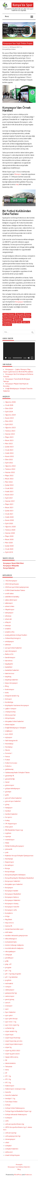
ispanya (8, 836)
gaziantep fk (9, 776)
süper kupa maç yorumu (13, 1041)
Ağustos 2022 (10, 466)
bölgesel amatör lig (12, 696)
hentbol (8, 811)
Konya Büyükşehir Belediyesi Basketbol (19, 878)
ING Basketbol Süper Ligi (14, 830)
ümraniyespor (10, 1139)
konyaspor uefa (11, 910)
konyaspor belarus (12, 897)
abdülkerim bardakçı (12, 597)
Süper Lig (26, 322)
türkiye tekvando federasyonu (16, 1114)
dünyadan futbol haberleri (14, 721)
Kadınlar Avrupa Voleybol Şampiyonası (19, 856)
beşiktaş (8, 677)
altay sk (8, 622)
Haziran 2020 (10, 533)
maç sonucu (9, 923)
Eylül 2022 (9, 463)
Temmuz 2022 (10, 469)
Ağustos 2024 (10, 415)
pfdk (6, 961)
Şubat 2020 (9, 546)
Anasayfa (19, 1164)
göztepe (8, 792)
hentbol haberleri (11, 814)
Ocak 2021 (9, 514)
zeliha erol (9, 1152)
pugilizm (8, 980)
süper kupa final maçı (12, 1038)
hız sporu (8, 817)
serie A (7, 1003)
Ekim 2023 (9, 421)
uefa (6, 1121)
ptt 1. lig (8, 971)
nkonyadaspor (10, 951)
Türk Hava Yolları (11, 1102)
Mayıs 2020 (9, 536)
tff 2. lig (8, 1079)
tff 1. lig (8, 1076)
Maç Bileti (8, 920)
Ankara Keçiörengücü (13, 638)
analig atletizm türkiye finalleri (16, 635)
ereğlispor (9, 731)
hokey (7, 820)
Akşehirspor (9, 609)
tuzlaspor (8, 1118)
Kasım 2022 (9, 456)
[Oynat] (6, 358)
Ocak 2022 (9, 488)
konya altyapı (10, 872)
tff (6, 1073)
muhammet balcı (11, 942)
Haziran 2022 (10, 472)
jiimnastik (8, 849)
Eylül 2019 (9, 552)
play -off (8, 964)
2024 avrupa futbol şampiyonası (17, 587)
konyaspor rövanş (11, 904)
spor (7, 1009)
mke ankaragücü (11, 939)
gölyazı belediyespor (12, 788)
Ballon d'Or (9, 654)
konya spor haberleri (12, 881)
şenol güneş (9, 999)
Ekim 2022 (9, 460)
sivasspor (8, 1006)
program (8, 967)
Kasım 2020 (9, 520)
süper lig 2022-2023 (12, 1051)
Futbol (5, 29)
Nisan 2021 (9, 507)
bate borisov (9, 673)
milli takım (8, 932)
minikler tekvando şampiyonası (16, 935)
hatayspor (9, 808)
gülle (7, 795)
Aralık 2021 (9, 491)
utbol (7, 1142)
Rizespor (18, 174)
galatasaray (9, 769)
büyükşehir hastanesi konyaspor (17, 705)
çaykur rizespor (10, 709)
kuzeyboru (9, 913)
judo (6, 852)
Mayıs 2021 (9, 504)
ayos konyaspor (11, 651)
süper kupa (9, 1035)
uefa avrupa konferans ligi (14, 1124)
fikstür (7, 750)
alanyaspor (9, 613)
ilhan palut (20, 314)
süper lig (8, 1047)
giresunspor (9, 785)
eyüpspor (8, 737)
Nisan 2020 (9, 539)
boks (7, 693)
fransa (7, 757)
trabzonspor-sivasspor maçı (15, 1089)
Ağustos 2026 (10, 402)
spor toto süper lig (12, 1025)
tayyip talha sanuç (11, 1057)
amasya (8, 625)
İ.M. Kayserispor (11, 824)
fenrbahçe (8, 747)
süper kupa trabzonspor (14, 1044)
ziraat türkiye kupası (12, 1155)
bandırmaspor (10, 657)
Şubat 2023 (9, 447)
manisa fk (8, 926)
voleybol (8, 1146)
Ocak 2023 (9, 450)
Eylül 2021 (9, 498)
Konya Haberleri (9, 568)
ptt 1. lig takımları (11, 977)
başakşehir (9, 664)
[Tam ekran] (32, 358)
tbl (6, 1060)
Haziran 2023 (10, 434)
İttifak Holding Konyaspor (14, 846)
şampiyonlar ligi (11, 993)
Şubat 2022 (9, 485)
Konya (28, 314)
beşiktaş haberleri (11, 680)
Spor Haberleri (10, 1012)
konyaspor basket (11, 891)
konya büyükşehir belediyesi (15, 875)
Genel (5, 32)
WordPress (18, 1174)
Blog (5, 25)
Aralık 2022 (9, 453)
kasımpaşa (9, 859)
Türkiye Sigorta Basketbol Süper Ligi (18, 1111)
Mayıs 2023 (9, 437)
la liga (7, 916)
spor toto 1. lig (10, 1022)
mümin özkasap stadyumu (14, 945)
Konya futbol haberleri (11, 317)
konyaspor (9, 888)
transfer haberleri (11, 1095)
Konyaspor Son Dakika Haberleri (19, 1167)
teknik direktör (10, 1063)
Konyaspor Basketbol (13, 894)
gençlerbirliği (10, 779)
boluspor (8, 699)
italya (7, 843)
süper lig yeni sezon (12, 1054)
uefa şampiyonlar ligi (12, 1136)
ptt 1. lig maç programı (13, 974)
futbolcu (8, 766)
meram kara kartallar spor (14, 929)
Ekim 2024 (9, 408)
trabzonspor (9, 1086)
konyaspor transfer (12, 907)
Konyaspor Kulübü (9, 322)
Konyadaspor (7, 319)
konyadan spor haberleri (14, 884)
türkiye (7, 1105)
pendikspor (9, 958)
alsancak (8, 619)
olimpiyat (8, 955)
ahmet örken (9, 606)
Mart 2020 (9, 543)
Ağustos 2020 (10, 527)
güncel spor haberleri (13, 801)
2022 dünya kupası (12, 584)
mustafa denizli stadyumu (14, 948)
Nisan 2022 (9, 479)
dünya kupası (10, 718)
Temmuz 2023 (10, 431)
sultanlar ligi (9, 1028)
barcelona (8, 661)
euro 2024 (9, 734)
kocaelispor (9, 865)
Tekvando (8, 1067)
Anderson (28, 1174)
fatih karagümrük (11, 741)
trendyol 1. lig (10, 1098)
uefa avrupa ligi (10, 1133)
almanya (8, 616)
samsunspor (9, 996)
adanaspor (9, 603)
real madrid (9, 983)
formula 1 (8, 753)
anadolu (8, 629)
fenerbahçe (9, 744)
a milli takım (9, 593)
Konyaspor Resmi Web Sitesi (13, 563)
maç (17, 184)
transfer (8, 1092)
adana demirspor (11, 600)
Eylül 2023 (9, 424)
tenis (7, 1070)
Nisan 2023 (9, 440)
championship (10, 712)
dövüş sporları (10, 715)
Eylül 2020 (9, 523)
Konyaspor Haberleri (12, 900)
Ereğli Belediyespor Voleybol (15, 728)
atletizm (8, 645)
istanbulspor (10, 840)
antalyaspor (9, 641)
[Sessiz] (29, 358)
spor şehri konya (11, 1019)
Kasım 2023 (9, 418)
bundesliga (9, 702)
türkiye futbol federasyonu (15, 1108)
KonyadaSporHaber (9, 49)
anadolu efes (9, 632)
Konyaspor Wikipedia (11, 566)
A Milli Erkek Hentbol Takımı (15, 590)
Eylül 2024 (9, 412)
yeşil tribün (7, 325)
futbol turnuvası (11, 763)
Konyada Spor (25, 317)
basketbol (8, 667)
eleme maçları (10, 725)
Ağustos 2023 (10, 428)
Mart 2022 (9, 482)
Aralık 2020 (9, 517)
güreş (7, 804)
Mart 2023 (9, 444)
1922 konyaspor (11, 581)
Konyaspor (19, 302)
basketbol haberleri (12, 670)
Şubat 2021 (9, 511)
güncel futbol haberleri (13, 798)
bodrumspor (9, 689)
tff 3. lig (8, 1083)
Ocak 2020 (9, 549)
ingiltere (8, 833)
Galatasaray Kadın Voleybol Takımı (17, 772)
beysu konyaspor (11, 683)
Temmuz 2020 (10, 530)
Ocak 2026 (9, 405)
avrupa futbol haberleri (13, 648)
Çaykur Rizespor (8, 314)
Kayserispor (9, 862)
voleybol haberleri (11, 1149)
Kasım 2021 (9, 495)
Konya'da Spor (22, 5)
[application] (19, 351)
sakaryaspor (9, 990)
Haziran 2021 (10, 501)
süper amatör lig (11, 1031)
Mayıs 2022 (9, 476)
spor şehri (9, 1015)
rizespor (8, 987)
